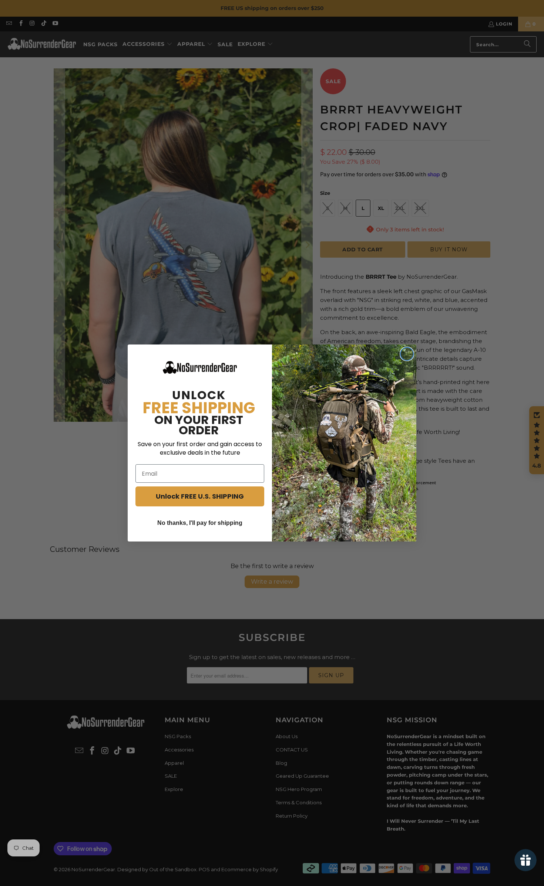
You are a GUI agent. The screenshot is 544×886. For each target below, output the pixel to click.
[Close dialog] (406, 353)
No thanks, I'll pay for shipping (199, 523)
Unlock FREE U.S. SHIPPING (200, 496)
